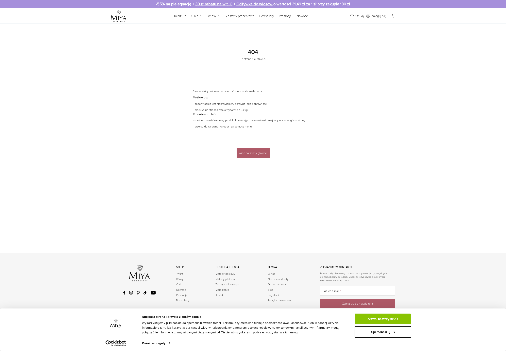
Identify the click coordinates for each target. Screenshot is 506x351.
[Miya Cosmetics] (118, 16)
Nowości (302, 16)
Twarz (178, 16)
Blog (270, 290)
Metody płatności (225, 279)
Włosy (212, 16)
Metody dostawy (225, 274)
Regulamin (274, 295)
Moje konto (222, 290)
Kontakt (219, 295)
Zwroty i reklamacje (227, 284)
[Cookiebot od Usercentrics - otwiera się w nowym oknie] (115, 343)
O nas (271, 274)
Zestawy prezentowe (240, 16)
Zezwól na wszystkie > (382, 319)
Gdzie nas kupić (277, 284)
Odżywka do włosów (254, 4)
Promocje (285, 16)
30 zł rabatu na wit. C (213, 4)
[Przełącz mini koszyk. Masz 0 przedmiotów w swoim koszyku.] (391, 16)
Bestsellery (266, 16)
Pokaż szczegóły (153, 343)
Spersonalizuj (380, 331)
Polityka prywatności (280, 300)
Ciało (194, 16)
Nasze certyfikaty (278, 279)
